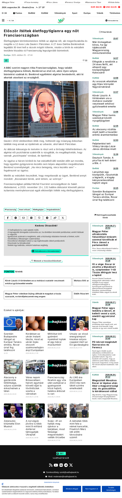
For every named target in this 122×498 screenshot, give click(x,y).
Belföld (31, 13)
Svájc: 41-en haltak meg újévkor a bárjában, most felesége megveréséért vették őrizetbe (56, 429)
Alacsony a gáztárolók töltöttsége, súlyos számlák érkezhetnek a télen (12, 384)
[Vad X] (71, 465)
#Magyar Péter (8, 2)
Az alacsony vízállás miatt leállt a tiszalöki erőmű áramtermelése (105, 132)
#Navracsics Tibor (93, 2)
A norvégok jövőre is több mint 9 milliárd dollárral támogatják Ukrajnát (34, 428)
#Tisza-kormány (31, 2)
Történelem (115, 13)
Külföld (44, 13)
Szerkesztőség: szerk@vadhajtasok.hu (62, 472)
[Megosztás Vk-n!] (31, 218)
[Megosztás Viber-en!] (39, 218)
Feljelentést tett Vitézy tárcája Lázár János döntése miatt (104, 146)
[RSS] (50, 465)
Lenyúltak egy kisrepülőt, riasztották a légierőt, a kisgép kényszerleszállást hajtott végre (105, 177)
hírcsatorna (113, 20)
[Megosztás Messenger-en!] (15, 218)
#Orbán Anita (113, 2)
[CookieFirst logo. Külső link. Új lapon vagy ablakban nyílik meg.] (3, 484)
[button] (3, 20)
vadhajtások (61, 458)
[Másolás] (54, 218)
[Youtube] (56, 465)
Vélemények (60, 13)
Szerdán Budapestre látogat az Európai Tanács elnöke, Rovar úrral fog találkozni (12, 342)
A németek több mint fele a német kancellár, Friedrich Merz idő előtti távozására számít (79, 429)
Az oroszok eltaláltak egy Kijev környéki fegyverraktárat (104, 84)
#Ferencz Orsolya (72, 2)
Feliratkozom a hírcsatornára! (47, 251)
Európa (87, 13)
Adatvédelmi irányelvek (51, 482)
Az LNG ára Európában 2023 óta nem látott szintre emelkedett (77, 383)
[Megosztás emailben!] (23, 218)
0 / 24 (4, 13)
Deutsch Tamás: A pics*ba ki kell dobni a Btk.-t (104, 160)
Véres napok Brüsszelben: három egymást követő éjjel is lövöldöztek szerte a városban (34, 385)
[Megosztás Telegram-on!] (47, 218)
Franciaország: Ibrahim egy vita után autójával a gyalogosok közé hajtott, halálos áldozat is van (57, 385)
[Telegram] (66, 465)
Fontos (18, 13)
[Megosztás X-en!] (62, 218)
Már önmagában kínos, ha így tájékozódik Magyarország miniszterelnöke (101, 47)
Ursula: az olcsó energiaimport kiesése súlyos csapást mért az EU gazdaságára (79, 339)
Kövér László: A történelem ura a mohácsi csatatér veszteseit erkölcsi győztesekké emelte (34, 282)
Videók (100, 13)
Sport (74, 13)
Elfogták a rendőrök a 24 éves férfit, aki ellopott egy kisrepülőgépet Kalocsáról (104, 67)
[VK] (61, 465)
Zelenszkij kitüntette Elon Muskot (12, 424)
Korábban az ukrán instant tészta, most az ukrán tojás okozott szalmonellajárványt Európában (35, 342)
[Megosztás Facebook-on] (7, 218)
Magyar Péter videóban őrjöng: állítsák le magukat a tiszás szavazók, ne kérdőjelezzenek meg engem (33, 295)
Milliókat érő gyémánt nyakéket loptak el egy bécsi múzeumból (57, 339)
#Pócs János (52, 2)
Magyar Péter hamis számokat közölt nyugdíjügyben (104, 118)
